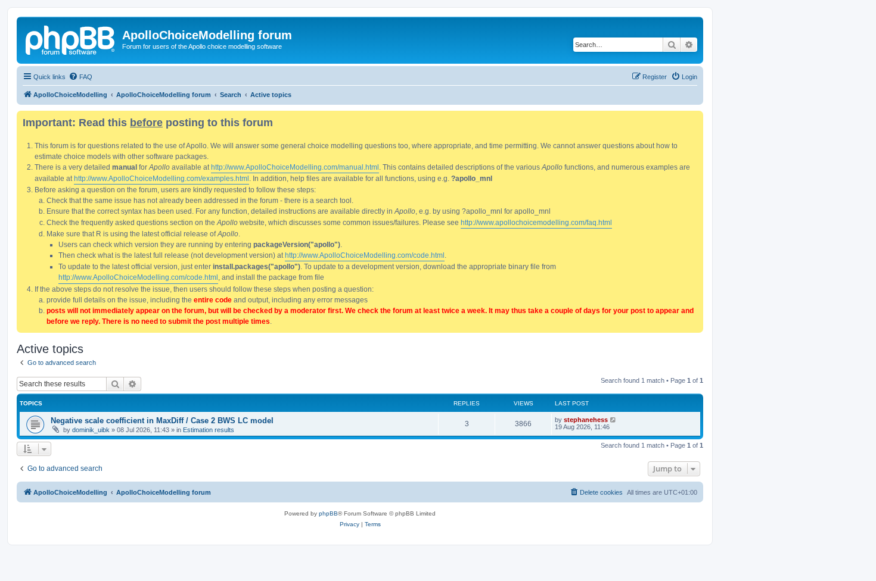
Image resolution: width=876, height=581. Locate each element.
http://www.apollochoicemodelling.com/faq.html (536, 222)
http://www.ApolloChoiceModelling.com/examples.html (161, 178)
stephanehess (586, 419)
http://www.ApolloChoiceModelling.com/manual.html (295, 167)
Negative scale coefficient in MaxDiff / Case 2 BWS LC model (162, 420)
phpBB (328, 513)
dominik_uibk (91, 429)
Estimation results (208, 429)
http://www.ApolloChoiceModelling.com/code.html (365, 255)
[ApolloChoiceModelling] (71, 39)
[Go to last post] (613, 419)
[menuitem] (80, 77)
